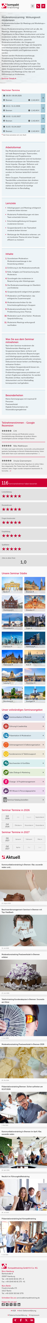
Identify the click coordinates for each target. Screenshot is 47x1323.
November (28, 825)
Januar (17, 839)
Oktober (17, 825)
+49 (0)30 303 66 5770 (14, 1293)
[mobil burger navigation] (33, 6)
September (39, 817)
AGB (14, 1311)
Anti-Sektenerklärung (27, 1311)
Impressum (34, 1315)
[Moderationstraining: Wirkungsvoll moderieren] (38, 6)
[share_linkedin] (31, 1320)
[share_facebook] (21, 1320)
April (17, 847)
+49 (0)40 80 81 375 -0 (14, 1279)
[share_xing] (15, 1320)
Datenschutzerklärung (18, 1315)
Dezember (39, 825)
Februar (28, 839)
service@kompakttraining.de (28, 1298)
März (39, 839)
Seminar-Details (8, 78)
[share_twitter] (26, 1320)
